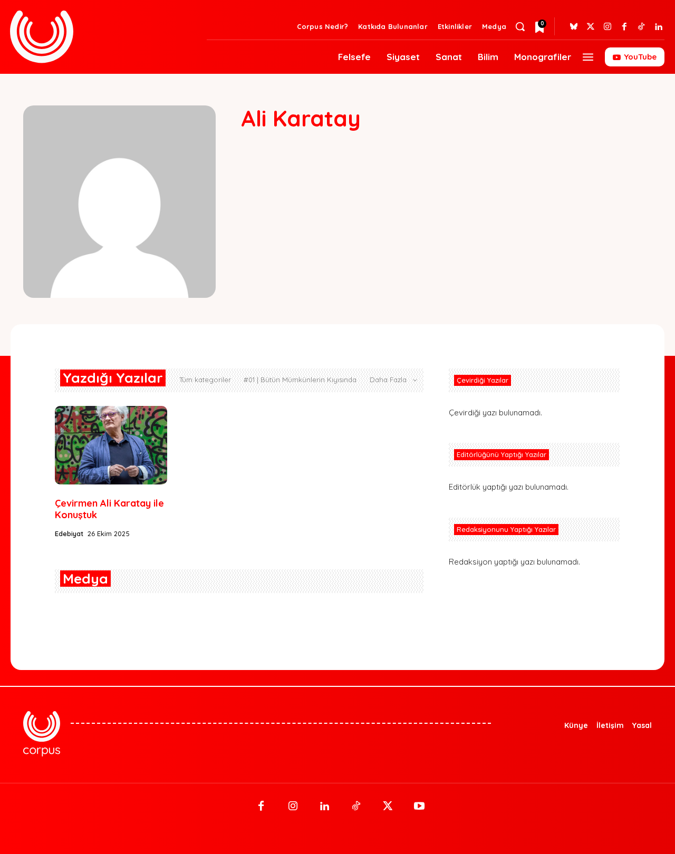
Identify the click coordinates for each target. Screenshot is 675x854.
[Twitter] (590, 26)
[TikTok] (356, 806)
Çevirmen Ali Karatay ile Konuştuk (109, 509)
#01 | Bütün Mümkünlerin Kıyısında (300, 379)
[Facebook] (624, 26)
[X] (387, 806)
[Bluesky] (573, 26)
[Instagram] (607, 26)
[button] (520, 26)
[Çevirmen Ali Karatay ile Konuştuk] (111, 445)
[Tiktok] (641, 26)
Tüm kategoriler (205, 379)
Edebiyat (69, 534)
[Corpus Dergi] (102, 37)
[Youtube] (419, 806)
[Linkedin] (658, 26)
